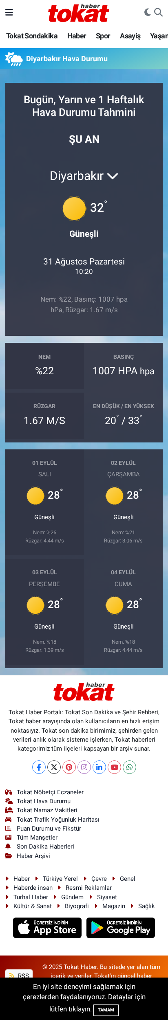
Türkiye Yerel (60, 878)
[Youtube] (114, 767)
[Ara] (158, 12)
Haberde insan (33, 887)
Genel (127, 878)
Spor (103, 35)
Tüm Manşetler (37, 837)
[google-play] (121, 929)
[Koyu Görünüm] (147, 12)
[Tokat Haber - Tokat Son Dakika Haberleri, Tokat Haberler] (78, 11)
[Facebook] (39, 767)
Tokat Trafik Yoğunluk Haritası (58, 819)
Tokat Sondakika (31, 35)
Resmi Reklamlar (89, 887)
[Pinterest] (69, 767)
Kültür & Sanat (32, 906)
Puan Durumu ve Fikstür (49, 828)
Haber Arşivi (33, 856)
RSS (22, 976)
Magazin (113, 906)
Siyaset (107, 897)
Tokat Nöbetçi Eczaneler (50, 792)
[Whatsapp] (129, 767)
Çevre (99, 878)
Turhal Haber (30, 897)
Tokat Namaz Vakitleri (47, 810)
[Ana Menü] (9, 12)
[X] (54, 767)
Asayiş (130, 35)
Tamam (106, 1010)
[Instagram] (84, 767)
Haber (76, 35)
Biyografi (77, 906)
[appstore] (48, 929)
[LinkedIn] (99, 767)
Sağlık (146, 906)
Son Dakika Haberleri (45, 846)
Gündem (72, 897)
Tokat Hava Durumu (44, 801)
